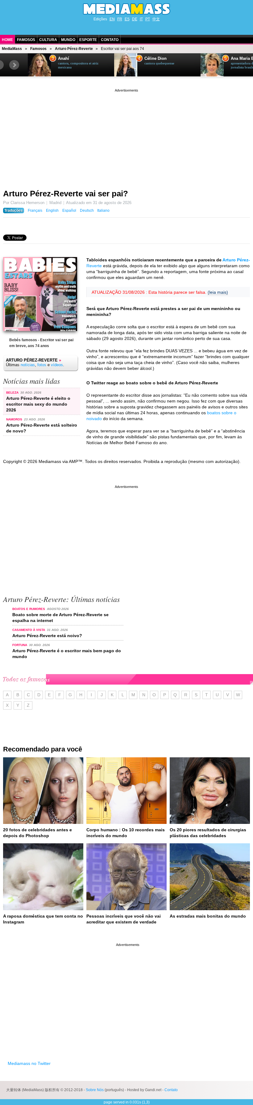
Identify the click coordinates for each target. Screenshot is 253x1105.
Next (14, 65)
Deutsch (87, 210)
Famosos (26, 40)
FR (119, 19)
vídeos (57, 364)
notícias (28, 364)
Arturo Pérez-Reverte (74, 49)
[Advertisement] (126, 136)
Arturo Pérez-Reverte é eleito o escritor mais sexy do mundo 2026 (38, 404)
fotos (41, 364)
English (52, 210)
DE (134, 19)
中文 (156, 19)
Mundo (68, 40)
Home (7, 40)
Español (69, 210)
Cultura (48, 40)
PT (147, 19)
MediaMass (12, 49)
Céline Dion (155, 58)
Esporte (88, 40)
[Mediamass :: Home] (126, 9)
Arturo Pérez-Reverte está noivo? (47, 635)
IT (141, 19)
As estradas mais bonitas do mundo (208, 916)
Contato (109, 40)
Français (35, 210)
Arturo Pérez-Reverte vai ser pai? (65, 193)
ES (127, 19)
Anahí (63, 58)
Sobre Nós (95, 1090)
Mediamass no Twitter (29, 1063)
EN (112, 19)
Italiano (103, 210)
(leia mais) (218, 292)
